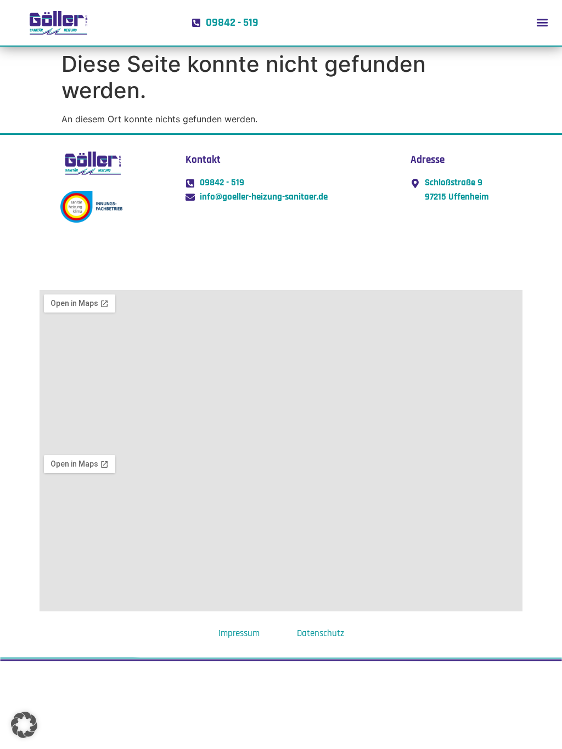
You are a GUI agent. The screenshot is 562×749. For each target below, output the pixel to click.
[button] (542, 23)
